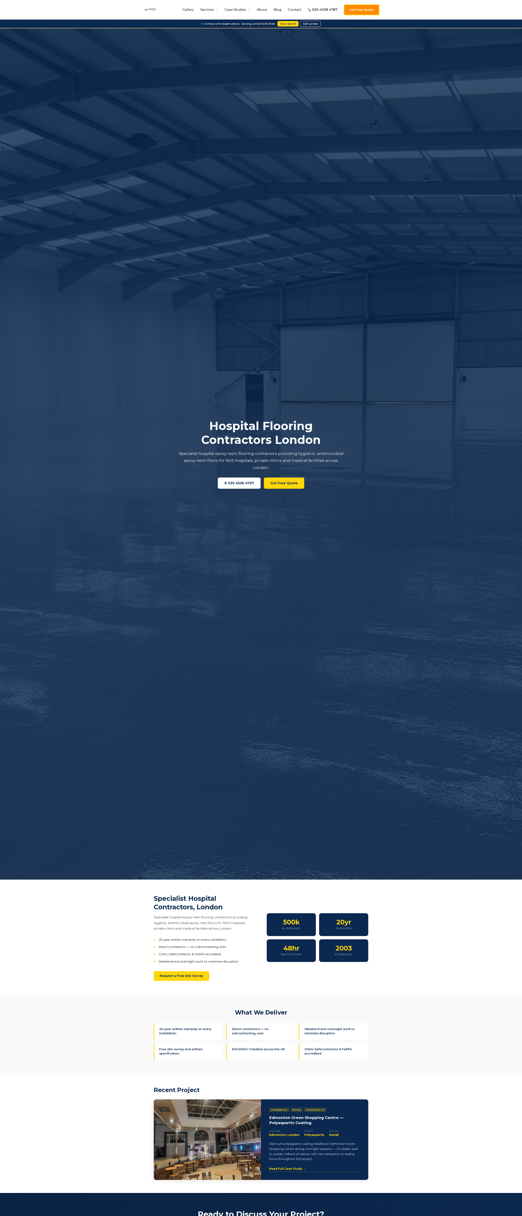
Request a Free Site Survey (181, 976)
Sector (333, 1131)
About (262, 10)
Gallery (188, 10)
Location (274, 1131)
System (308, 1131)
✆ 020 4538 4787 (239, 483)
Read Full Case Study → (287, 1169)
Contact (294, 10)
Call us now (310, 23)
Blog (277, 10)
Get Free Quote (361, 10)
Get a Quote (288, 23)
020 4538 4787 (324, 10)
